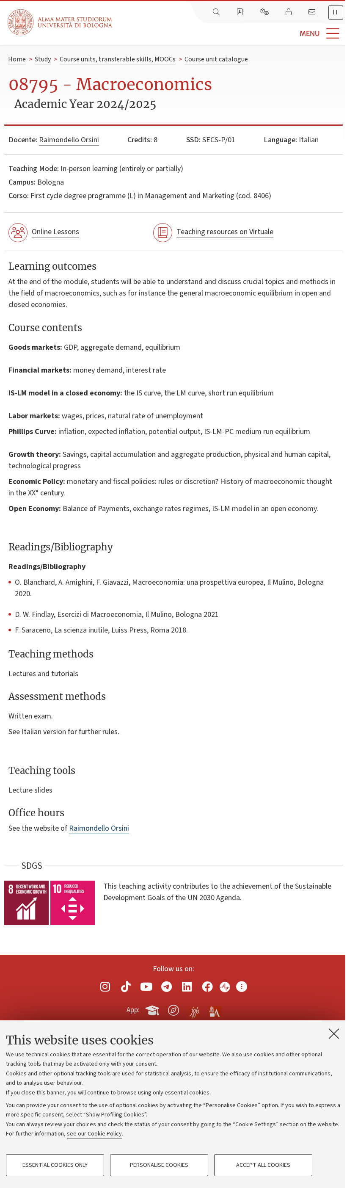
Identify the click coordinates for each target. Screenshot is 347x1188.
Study (43, 59)
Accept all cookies (263, 1165)
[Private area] (289, 12)
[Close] (334, 1033)
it (336, 12)
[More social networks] (242, 986)
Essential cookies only (55, 1165)
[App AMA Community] (214, 1009)
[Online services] (265, 12)
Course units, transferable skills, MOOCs (118, 59)
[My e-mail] (313, 12)
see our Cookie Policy (94, 1134)
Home (17, 59)
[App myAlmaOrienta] (173, 1008)
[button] (229, 33)
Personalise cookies (159, 1165)
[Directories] (241, 12)
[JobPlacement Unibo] (194, 1008)
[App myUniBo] (153, 1008)
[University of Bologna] (60, 22)
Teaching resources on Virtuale (224, 232)
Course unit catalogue (216, 59)
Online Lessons (55, 232)
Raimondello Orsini (69, 140)
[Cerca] (217, 12)
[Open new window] (105, 986)
